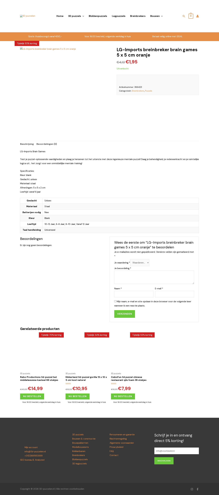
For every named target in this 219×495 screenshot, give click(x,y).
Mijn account (31, 447)
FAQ (112, 451)
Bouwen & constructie (83, 438)
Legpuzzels (118, 16)
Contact (114, 455)
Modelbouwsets (80, 447)
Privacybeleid (116, 447)
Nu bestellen (32, 396)
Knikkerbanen (78, 451)
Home (59, 16)
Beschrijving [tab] (27, 144)
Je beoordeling (122, 268)
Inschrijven (164, 461)
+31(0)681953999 (34, 455)
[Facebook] (197, 489)
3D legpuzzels (79, 463)
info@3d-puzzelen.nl (35, 451)
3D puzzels (74, 16)
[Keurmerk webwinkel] (173, 14)
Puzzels (148, 91)
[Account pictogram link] (197, 16)
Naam (118, 288)
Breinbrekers (138, 16)
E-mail (159, 288)
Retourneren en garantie (122, 434)
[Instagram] (192, 489)
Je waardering (122, 262)
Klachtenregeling (118, 438)
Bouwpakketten (80, 442)
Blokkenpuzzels (98, 16)
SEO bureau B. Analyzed (32, 459)
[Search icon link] (184, 16)
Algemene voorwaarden (122, 442)
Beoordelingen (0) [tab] (46, 144)
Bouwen (155, 16)
